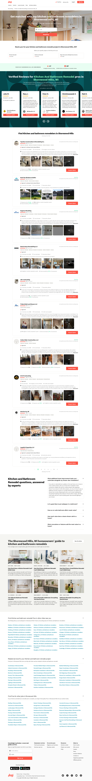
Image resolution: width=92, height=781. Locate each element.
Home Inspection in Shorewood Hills (68, 724)
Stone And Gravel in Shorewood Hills (68, 715)
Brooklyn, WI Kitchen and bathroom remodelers (71, 625)
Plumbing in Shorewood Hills (15, 670)
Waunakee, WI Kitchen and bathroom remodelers (20, 637)
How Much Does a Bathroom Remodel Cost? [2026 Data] (45, 569)
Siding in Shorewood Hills (14, 710)
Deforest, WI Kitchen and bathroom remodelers (45, 627)
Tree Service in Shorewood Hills (15, 705)
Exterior (14, 5)
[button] (25, 161)
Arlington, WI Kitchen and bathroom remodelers (71, 632)
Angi (61, 595)
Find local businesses (39, 745)
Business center (51, 747)
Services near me (38, 747)
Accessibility (21, 776)
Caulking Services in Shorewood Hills (43, 682)
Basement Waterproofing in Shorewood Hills (70, 710)
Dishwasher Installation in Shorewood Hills (69, 680)
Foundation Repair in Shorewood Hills (17, 725)
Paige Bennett (37, 595)
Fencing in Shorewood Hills (14, 712)
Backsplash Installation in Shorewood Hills (44, 670)
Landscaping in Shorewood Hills (16, 708)
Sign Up (81, 2)
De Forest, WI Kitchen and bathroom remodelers (45, 632)
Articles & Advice (32, 5)
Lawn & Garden (21, 5)
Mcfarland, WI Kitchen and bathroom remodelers (20, 646)
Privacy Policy (26, 774)
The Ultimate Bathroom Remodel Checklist (18, 598)
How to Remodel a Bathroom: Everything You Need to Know (46, 598)
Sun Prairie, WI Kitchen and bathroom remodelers (46, 638)
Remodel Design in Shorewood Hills (42, 668)
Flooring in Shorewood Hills (14, 680)
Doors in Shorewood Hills (40, 722)
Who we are (76, 747)
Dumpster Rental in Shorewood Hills (17, 685)
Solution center (64, 745)
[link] (4, 111)
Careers (75, 749)
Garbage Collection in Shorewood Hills (43, 708)
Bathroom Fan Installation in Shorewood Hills (45, 677)
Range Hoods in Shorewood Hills (67, 677)
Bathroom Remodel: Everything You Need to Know (70, 598)
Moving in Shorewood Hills (40, 715)
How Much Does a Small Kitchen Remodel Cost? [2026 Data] (72, 569)
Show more (75, 154)
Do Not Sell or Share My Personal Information (35, 776)
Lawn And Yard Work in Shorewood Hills (17, 717)
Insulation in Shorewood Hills (41, 720)
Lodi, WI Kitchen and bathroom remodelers (69, 630)
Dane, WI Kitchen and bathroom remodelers (44, 630)
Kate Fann (10, 565)
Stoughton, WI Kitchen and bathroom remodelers (45, 650)
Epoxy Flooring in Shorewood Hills (42, 725)
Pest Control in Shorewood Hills (41, 712)
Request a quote (10, 115)
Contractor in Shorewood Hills (15, 687)
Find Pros (46, 34)
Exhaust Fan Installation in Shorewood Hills (70, 675)
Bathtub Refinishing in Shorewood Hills (68, 665)
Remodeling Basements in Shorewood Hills (69, 705)
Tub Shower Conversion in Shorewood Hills (69, 682)
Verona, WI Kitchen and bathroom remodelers (19, 639)
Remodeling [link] (10, 8)
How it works (76, 745)
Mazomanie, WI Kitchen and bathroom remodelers (71, 627)
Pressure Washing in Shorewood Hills (68, 708)
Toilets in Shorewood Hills (40, 685)
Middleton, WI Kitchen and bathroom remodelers (20, 627)
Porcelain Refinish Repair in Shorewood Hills (44, 665)
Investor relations (77, 753)
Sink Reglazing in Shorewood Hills (67, 673)
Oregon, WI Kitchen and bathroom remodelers (19, 648)
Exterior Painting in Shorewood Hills (42, 703)
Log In (73, 2)
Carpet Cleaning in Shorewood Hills (67, 712)
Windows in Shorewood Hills (15, 720)
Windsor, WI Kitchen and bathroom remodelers (45, 625)
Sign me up (20, 758)
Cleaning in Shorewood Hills (15, 722)
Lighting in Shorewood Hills (14, 682)
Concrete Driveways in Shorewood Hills (68, 703)
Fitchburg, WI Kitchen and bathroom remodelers (19, 630)
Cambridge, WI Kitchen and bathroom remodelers (71, 648)
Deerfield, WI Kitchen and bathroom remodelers (70, 638)
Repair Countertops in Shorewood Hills (68, 668)
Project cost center (65, 747)
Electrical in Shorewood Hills (15, 673)
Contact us (76, 755)
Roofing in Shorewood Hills (14, 703)
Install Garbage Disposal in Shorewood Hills (44, 675)
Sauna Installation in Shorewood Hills (68, 670)
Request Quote (72, 170)
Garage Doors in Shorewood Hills (42, 705)
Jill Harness (11, 595)
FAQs (62, 749)
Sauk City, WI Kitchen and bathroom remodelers (71, 646)
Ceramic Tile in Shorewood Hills (15, 675)
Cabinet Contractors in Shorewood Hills (17, 668)
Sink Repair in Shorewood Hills (41, 680)
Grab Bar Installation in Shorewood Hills (43, 687)
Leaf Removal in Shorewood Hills (67, 726)
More (27, 5)
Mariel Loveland (38, 565)
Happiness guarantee (78, 757)
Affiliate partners (77, 760)
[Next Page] (57, 469)
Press (74, 751)
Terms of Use (19, 774)
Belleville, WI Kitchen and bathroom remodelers (45, 643)
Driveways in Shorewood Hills (41, 717)
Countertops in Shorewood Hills (15, 665)
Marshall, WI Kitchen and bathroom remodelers (70, 643)
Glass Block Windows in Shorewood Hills (69, 685)
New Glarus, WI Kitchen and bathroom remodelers (71, 641)
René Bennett (63, 565)
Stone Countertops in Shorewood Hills (43, 673)
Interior (10, 5)
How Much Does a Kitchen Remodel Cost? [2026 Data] (20, 569)
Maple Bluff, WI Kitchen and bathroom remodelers (20, 634)
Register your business (52, 745)
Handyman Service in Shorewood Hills (43, 710)
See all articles (78, 541)
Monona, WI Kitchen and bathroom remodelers (19, 632)
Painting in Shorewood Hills (14, 677)
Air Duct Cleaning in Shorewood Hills (68, 717)
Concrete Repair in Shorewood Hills (16, 715)
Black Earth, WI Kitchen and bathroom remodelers (46, 641)
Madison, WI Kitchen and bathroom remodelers (19, 625)
